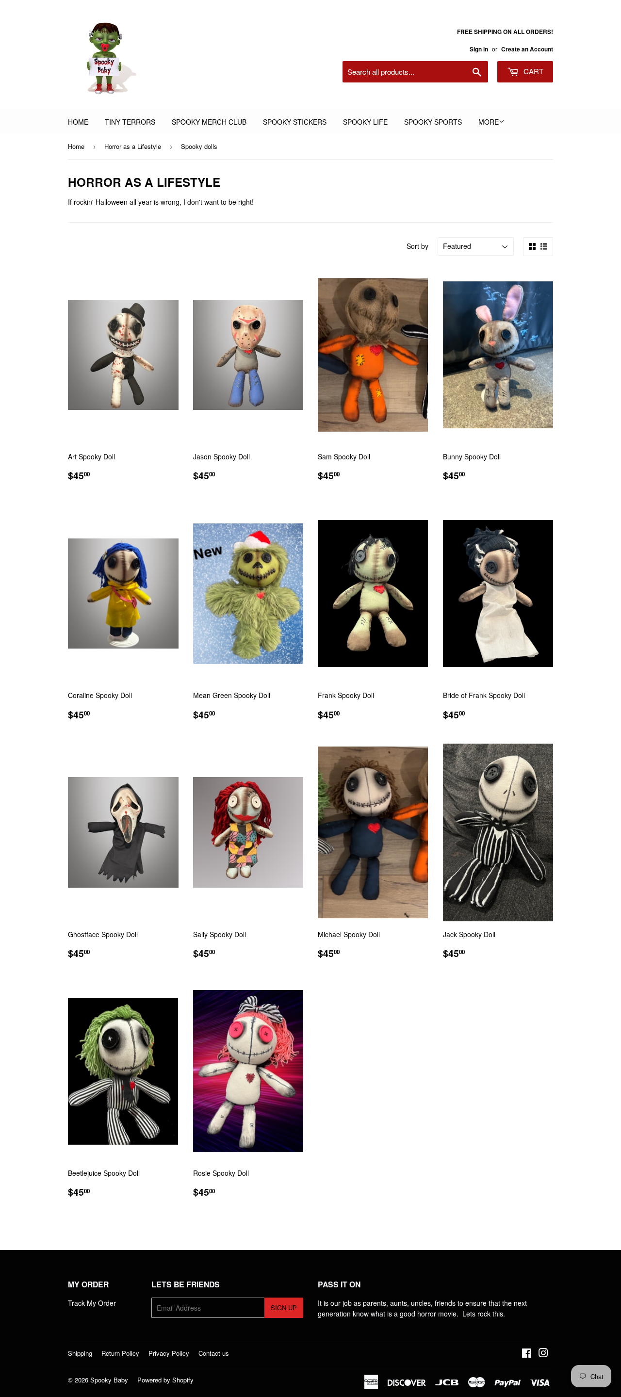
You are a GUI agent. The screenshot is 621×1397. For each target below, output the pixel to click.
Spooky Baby (109, 1379)
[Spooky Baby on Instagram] (543, 1354)
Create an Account (527, 49)
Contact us (213, 1353)
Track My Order (92, 1303)
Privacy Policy (168, 1353)
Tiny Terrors (130, 122)
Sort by (417, 246)
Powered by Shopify (165, 1379)
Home (78, 122)
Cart (532, 71)
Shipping (80, 1353)
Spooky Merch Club (209, 122)
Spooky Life (365, 122)
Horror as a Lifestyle (132, 146)
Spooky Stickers (295, 122)
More (488, 122)
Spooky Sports (433, 122)
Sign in (479, 49)
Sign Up (284, 1307)
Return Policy (120, 1353)
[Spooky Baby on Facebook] (527, 1354)
